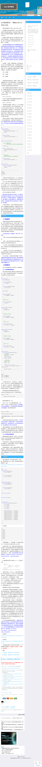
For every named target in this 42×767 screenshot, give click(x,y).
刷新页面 (19, 714)
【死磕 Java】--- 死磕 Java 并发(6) (33, 79)
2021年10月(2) (29, 101)
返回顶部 (23, 714)
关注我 (8, 698)
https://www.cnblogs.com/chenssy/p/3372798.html (12, 668)
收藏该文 (11, 698)
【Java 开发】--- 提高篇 (7, 692)
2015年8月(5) (29, 137)
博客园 (2, 17)
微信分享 (15, 698)
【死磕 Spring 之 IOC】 (31, 39)
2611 (29, 67)
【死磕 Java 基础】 (31, 35)
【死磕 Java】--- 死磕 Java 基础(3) (33, 82)
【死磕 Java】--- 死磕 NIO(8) (32, 85)
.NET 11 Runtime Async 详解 (6, 750)
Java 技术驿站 (9, 7)
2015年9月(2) (29, 134)
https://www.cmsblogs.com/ (11, 670)
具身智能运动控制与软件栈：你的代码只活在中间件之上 (11, 748)
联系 (10, 17)
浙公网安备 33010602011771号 (17, 758)
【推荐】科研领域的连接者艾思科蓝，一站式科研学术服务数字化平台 (12, 729)
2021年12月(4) (29, 95)
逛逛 (18, 717)
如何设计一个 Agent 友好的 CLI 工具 (7, 753)
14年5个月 (30, 66)
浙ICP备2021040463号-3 (27, 758)
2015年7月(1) (29, 140)
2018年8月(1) (29, 110)
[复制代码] (1, 127)
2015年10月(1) (29, 131)
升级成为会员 (38, 765)
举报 (3, 711)
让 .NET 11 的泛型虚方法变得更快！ (7, 749)
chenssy (5, 666)
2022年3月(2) (29, 92)
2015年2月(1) (29, 146)
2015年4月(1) (29, 143)
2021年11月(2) (29, 98)
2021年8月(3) (29, 107)
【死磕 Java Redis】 (31, 42)
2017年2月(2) (29, 113)
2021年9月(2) (29, 104)
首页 (6, 17)
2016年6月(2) (29, 116)
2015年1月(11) (29, 150)
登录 (14, 717)
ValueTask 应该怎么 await (6, 752)
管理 (14, 17)
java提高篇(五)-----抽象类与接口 (10, 707)
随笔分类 (27, 73)
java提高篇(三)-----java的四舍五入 (10, 706)
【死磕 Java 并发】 (31, 37)
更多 (28, 153)
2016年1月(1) (29, 122)
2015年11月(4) (29, 128)
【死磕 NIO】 (30, 46)
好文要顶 (4, 698)
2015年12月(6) (29, 125)
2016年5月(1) (29, 119)
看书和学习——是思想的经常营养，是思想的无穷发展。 (11, 659)
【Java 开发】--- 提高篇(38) (31, 76)
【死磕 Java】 (13, 666)
